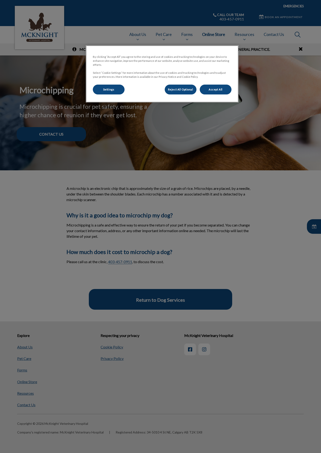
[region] (162, 73)
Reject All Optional (180, 89)
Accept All (216, 89)
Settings (108, 89)
